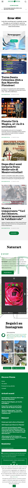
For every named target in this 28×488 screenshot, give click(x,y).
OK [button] (14, 486)
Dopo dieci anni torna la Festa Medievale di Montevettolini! (12, 168)
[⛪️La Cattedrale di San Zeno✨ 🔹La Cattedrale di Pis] (20, 346)
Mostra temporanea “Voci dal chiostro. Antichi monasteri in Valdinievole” (13, 213)
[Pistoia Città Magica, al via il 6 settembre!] (14, 108)
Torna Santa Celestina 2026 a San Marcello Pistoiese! (13, 8)
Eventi (4, 71)
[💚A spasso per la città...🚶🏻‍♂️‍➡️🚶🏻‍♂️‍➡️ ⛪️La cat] (7, 359)
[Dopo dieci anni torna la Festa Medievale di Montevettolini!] (14, 151)
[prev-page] (2, 9)
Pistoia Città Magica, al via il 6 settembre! (12, 124)
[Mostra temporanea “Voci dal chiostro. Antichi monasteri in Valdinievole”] (14, 195)
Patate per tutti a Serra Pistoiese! (12, 422)
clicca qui (15, 477)
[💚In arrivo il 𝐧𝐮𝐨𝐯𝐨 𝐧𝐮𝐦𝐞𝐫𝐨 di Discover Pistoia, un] (7, 346)
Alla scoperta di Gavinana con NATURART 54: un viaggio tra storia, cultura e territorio (13, 437)
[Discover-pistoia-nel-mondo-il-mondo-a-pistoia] (14, 1)
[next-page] (26, 9)
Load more (13, 233)
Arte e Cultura (6, 202)
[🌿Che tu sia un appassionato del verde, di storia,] (20, 359)
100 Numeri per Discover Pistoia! (12, 425)
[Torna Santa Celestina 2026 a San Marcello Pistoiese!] (14, 64)
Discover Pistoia (5, 94)
